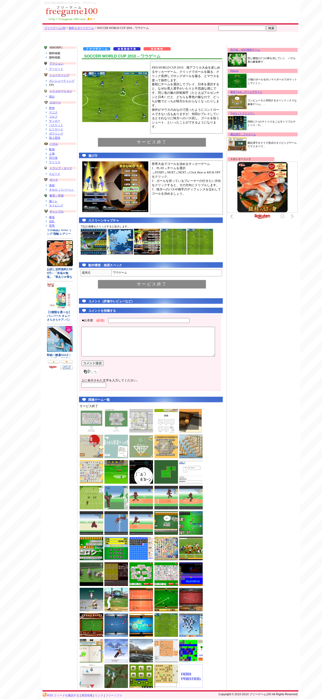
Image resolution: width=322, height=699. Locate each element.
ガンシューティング (61, 80)
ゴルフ (53, 116)
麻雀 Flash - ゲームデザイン (246, 92)
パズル (54, 144)
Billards (234, 70)
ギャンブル (57, 211)
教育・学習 (57, 195)
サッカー (54, 120)
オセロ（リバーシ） (61, 189)
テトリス (54, 162)
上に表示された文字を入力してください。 (110, 380)
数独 (52, 149)
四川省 (53, 157)
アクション (57, 63)
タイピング (56, 205)
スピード (54, 173)
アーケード (56, 69)
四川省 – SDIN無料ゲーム (245, 50)
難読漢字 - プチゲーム (243, 134)
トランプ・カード (61, 168)
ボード (54, 179)
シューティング (59, 75)
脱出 (52, 96)
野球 (52, 108)
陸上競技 (54, 137)
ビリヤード (56, 129)
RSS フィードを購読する (62, 695)
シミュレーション (61, 91)
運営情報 (87, 695)
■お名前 (93, 320)
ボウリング (56, 133)
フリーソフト (113, 695)
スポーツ (55, 102)
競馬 (52, 225)
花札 (52, 221)
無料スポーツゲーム (81, 28)
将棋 (52, 185)
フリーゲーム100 (55, 28)
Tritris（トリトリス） (242, 113)
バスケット (56, 125)
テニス (53, 112)
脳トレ (53, 201)
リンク (99, 695)
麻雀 (52, 217)
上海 (52, 153)
